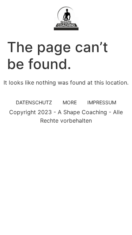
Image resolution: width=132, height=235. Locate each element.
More (70, 102)
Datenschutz (34, 102)
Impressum (101, 102)
